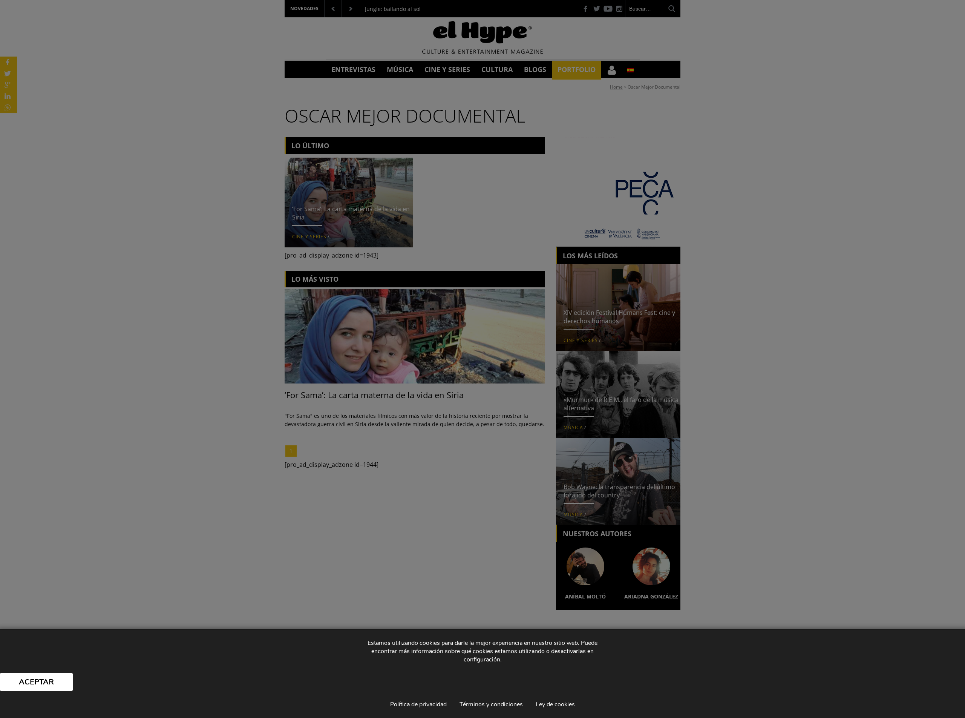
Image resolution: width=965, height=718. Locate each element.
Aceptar (36, 682)
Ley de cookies (555, 704)
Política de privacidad (418, 704)
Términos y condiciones (491, 704)
